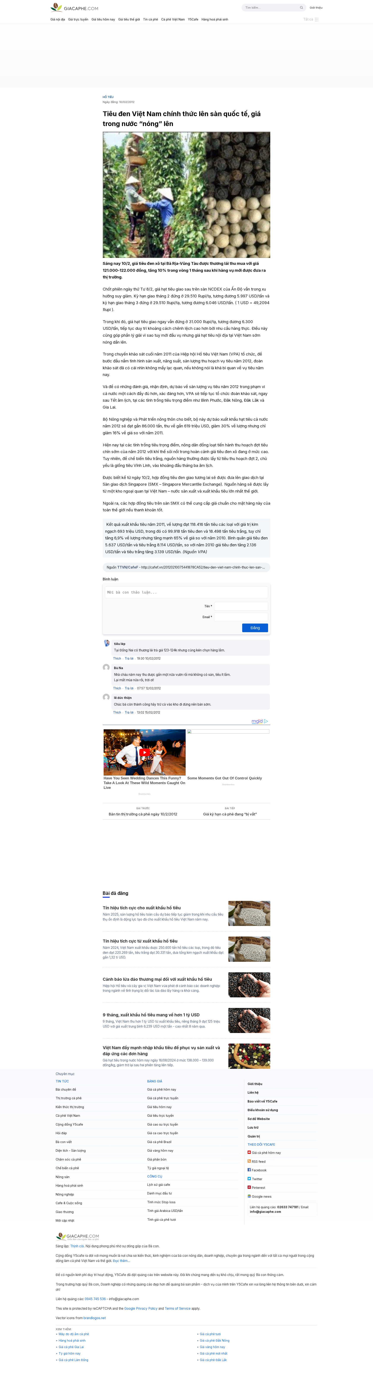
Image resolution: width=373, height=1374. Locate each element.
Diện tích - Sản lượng (71, 1150)
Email (207, 617)
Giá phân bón (156, 1159)
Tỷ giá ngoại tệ (158, 1168)
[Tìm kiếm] (299, 7)
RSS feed (259, 1161)
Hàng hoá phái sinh (215, 19)
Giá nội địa (58, 19)
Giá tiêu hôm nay (103, 19)
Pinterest (258, 1187)
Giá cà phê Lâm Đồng (73, 1360)
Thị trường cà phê (69, 1098)
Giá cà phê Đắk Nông (214, 1340)
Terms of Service (178, 1308)
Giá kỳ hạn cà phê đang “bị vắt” (230, 814)
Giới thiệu (316, 7)
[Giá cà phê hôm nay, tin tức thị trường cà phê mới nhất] (74, 7)
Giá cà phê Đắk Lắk (213, 1360)
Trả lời (129, 658)
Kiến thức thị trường (70, 1107)
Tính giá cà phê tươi (161, 1219)
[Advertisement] (186, 57)
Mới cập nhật (65, 1220)
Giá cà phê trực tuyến (162, 1098)
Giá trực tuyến (78, 19)
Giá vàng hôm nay (160, 1150)
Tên (208, 606)
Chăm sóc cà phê (68, 1159)
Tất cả (308, 19)
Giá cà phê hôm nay (161, 1089)
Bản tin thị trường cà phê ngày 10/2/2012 (143, 814)
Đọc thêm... (121, 1261)
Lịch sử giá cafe (158, 1184)
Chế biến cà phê (67, 1168)
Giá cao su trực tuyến (162, 1124)
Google (129, 1308)
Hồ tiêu (108, 97)
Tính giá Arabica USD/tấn (165, 1211)
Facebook (259, 1170)
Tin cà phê (150, 19)
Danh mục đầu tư (159, 1193)
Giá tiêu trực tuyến (160, 1115)
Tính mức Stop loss (161, 1202)
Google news (262, 1196)
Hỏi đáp (61, 1133)
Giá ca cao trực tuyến (162, 1133)
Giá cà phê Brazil (159, 1142)
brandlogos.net (95, 1318)
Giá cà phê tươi (210, 1334)
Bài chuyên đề (66, 1089)
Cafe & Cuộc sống (69, 1203)
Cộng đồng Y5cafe (69, 1124)
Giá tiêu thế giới (129, 19)
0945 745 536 (95, 1299)
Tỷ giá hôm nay (70, 1353)
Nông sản (63, 1177)
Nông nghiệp (65, 1194)
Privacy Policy (147, 1308)
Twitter (257, 1179)
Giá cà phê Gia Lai (71, 1347)
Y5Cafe (193, 19)
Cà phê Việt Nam (173, 19)
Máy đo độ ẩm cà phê (74, 1334)
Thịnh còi (77, 1246)
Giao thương (65, 1212)
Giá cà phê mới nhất (213, 1353)
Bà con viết (64, 1142)
